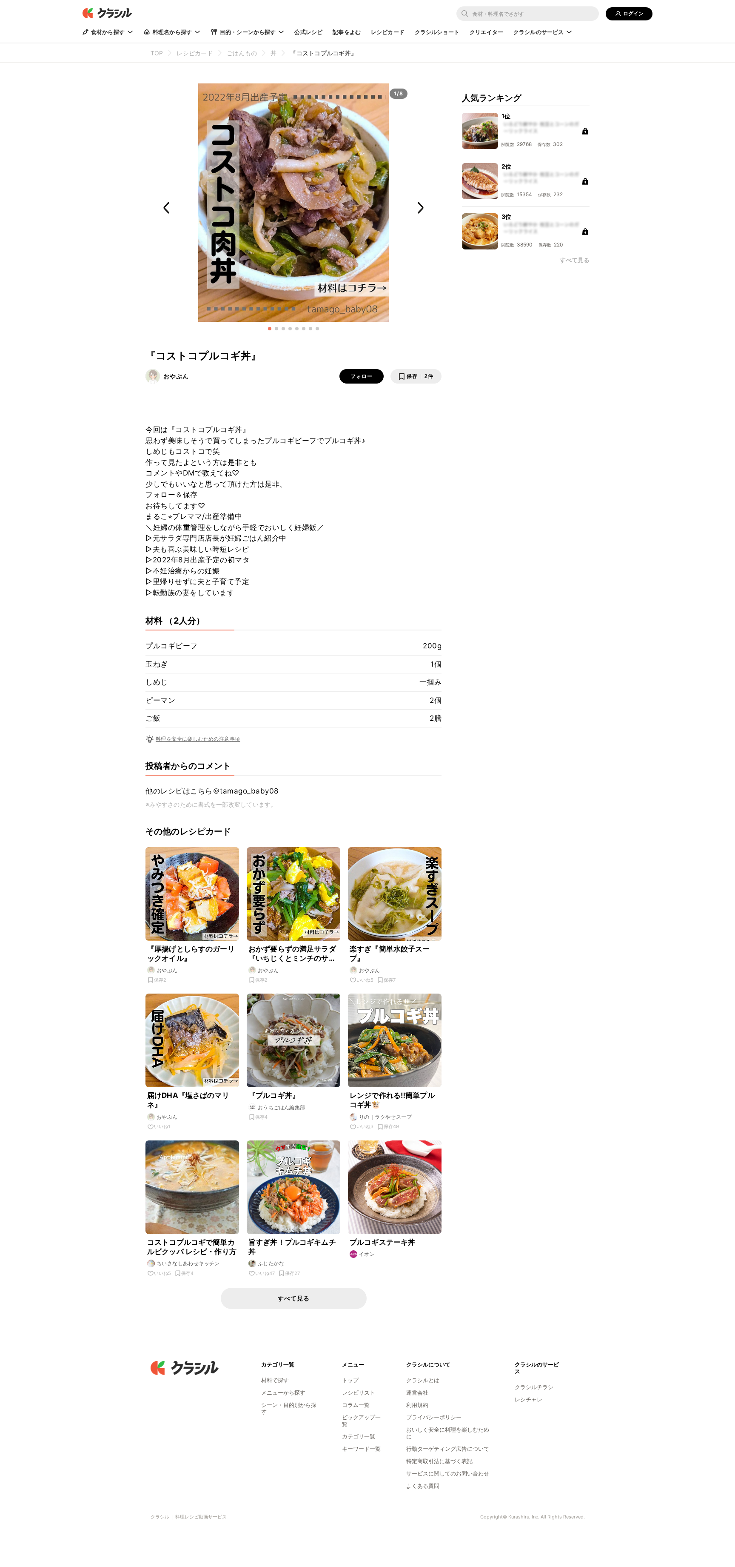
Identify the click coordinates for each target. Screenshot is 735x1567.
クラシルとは (422, 1380)
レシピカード (388, 32)
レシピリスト (358, 1392)
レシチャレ (528, 1399)
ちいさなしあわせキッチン (188, 1263)
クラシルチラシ (534, 1387)
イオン (367, 1254)
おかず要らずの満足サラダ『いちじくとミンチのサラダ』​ (292, 954)
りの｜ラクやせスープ (385, 1117)
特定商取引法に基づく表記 (439, 1461)
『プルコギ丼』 (273, 1095)
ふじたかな (271, 1263)
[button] (269, 328)
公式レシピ (308, 32)
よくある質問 (422, 1485)
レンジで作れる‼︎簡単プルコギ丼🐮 (392, 1100)
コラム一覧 (356, 1404)
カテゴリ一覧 (358, 1436)
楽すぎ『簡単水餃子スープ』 (390, 954)
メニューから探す (283, 1392)
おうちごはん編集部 (281, 1107)
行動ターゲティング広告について (447, 1448)
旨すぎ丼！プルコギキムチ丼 (292, 1247)
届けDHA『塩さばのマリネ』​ (188, 1100)
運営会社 (417, 1392)
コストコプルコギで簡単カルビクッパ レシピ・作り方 (191, 1247)
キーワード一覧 (361, 1448)
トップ (350, 1380)
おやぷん (176, 376)
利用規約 (417, 1404)
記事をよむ (347, 32)
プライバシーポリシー (434, 1417)
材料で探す (275, 1380)
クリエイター (486, 32)
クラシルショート (437, 32)
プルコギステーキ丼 (382, 1242)
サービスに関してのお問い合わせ (447, 1473)
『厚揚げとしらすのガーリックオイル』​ (191, 954)
